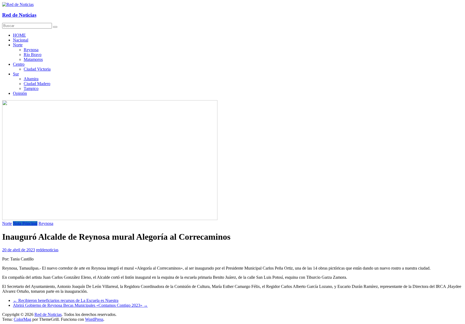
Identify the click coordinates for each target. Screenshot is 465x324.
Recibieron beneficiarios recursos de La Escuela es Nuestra (65, 300)
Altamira (31, 78)
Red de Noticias (19, 15)
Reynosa (31, 49)
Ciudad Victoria (37, 69)
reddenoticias (47, 250)
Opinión (20, 93)
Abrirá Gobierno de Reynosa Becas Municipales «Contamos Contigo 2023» (80, 305)
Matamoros (33, 59)
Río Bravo (32, 54)
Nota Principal (25, 223)
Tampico (31, 88)
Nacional (20, 40)
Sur (16, 74)
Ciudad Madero (37, 83)
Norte (18, 45)
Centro (18, 64)
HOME (19, 35)
